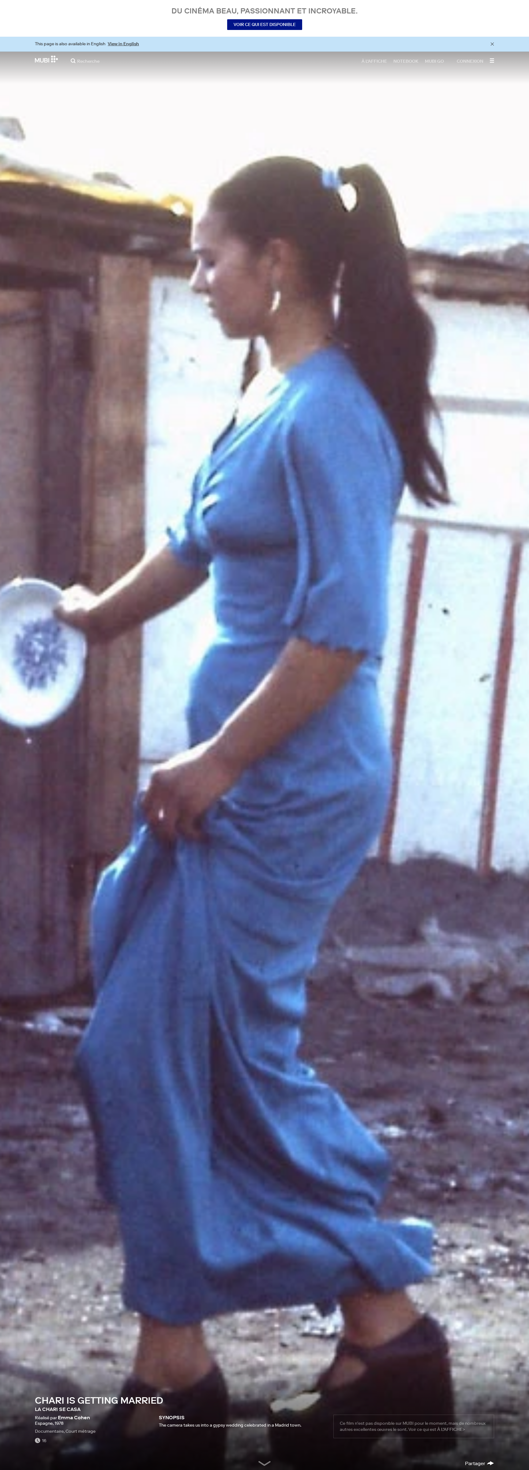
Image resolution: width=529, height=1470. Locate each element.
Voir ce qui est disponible (265, 24)
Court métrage (81, 1431)
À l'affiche (374, 60)
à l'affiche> (451, 1429)
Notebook (405, 60)
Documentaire (49, 1431)
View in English (123, 43)
